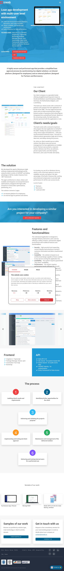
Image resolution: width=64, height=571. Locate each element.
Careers (6, 554)
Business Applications (19, 51)
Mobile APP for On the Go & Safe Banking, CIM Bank (52, 506)
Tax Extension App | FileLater (8, 506)
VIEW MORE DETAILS (9, 495)
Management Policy (40, 550)
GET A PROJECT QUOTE (32, 217)
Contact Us (24, 550)
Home (2, 550)
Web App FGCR (26, 506)
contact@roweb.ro (41, 534)
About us (7, 550)
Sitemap (29, 550)
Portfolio (16, 550)
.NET (14, 54)
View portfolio (16, 536)
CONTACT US (48, 539)
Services (11, 550)
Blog (2, 554)
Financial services (18, 58)
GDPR (33, 550)
